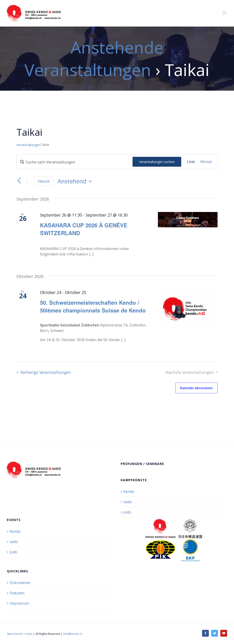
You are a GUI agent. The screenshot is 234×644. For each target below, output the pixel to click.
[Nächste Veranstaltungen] (27, 181)
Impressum (19, 603)
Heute (44, 181)
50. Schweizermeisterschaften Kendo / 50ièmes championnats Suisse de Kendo (93, 306)
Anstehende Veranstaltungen (93, 58)
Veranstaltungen (28, 145)
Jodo (127, 512)
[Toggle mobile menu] (224, 12)
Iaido (127, 501)
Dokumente (20, 582)
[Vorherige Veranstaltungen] (19, 181)
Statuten (17, 592)
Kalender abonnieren (196, 388)
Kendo (128, 491)
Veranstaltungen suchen (157, 162)
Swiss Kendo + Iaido (19, 634)
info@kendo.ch (72, 634)
